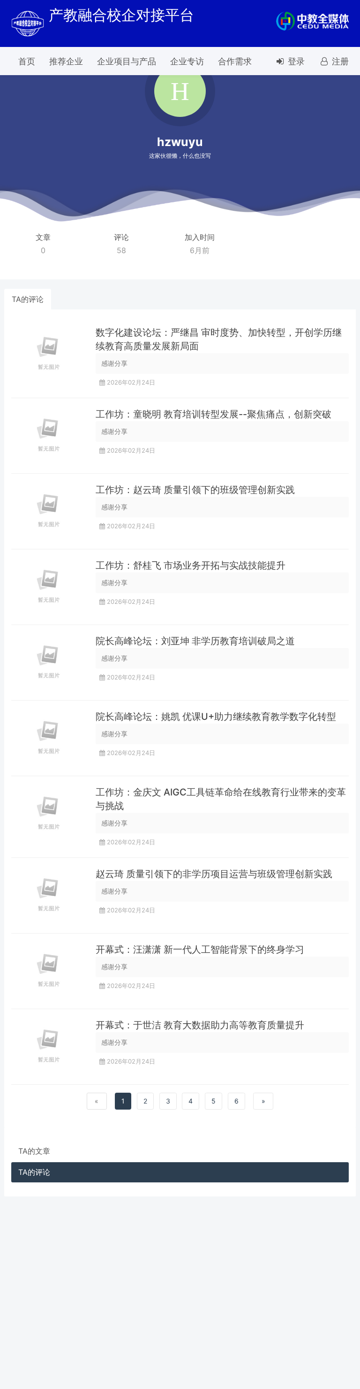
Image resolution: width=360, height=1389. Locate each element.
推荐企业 (66, 61)
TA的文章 (34, 1151)
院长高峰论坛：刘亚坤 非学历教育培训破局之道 (195, 641)
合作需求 (235, 61)
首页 (26, 61)
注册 (339, 61)
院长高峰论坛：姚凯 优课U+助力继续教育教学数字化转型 (216, 716)
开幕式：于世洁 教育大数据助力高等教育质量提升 (200, 1025)
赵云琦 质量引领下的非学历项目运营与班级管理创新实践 (214, 874)
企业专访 (187, 61)
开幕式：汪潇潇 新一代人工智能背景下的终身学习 (200, 949)
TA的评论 (28, 299)
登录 (295, 61)
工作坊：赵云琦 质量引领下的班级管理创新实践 (195, 489)
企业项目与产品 (126, 61)
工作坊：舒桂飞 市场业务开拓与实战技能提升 (190, 565)
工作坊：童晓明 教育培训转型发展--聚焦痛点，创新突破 (213, 414)
